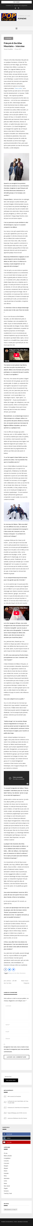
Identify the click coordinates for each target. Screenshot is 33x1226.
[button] (15, 8)
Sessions (6, 1191)
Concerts (6, 1161)
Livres (5, 1181)
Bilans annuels (8, 1155)
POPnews (22, 18)
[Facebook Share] (5, 969)
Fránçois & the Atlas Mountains (17, 973)
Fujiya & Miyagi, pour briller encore (17, 1113)
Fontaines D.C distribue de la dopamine (16, 5)
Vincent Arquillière (8, 49)
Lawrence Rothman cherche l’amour (17, 1118)
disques (6, 1168)
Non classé (7, 1186)
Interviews (8, 38)
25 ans (5, 1153)
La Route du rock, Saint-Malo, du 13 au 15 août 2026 (18, 1101)
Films (5, 1176)
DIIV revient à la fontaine (14, 1096)
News (5, 1183)
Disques (6, 1166)
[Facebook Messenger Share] (13, 969)
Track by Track (8, 1193)
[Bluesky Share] (9, 969)
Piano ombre (18, 88)
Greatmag (19, 1221)
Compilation (7, 1158)
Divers (5, 1171)
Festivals (6, 1173)
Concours (6, 1163)
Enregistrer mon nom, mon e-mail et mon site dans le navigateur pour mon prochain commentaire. (16, 1049)
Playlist (6, 1188)
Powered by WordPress (7, 1221)
